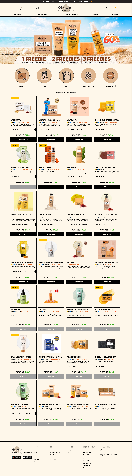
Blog (35, 462)
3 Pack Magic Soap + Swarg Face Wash (105, 404)
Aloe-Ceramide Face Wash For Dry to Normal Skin (79, 309)
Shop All (15, 8)
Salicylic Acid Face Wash (19, 404)
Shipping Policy (87, 463)
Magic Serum (43, 309)
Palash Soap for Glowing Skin (105, 167)
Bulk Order (115, 14)
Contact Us (86, 458)
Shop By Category (43, 14)
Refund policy (87, 465)
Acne (68, 455)
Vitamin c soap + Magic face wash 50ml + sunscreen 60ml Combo (78, 404)
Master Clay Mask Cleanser (20, 167)
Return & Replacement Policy (89, 455)
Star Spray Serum (45, 167)
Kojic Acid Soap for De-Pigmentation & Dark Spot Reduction (107, 120)
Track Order (37, 464)
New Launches (17, 14)
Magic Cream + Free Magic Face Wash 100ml (107, 262)
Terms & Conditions (88, 450)
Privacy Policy (87, 452)
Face (35, 455)
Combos (95, 14)
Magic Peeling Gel (73, 167)
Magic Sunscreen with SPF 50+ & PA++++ (22, 215)
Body (35, 457)
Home (35, 450)
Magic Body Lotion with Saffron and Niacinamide (106, 215)
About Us (85, 470)
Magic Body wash (45, 215)
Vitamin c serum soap (74, 357)
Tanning (69, 450)
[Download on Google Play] (16, 457)
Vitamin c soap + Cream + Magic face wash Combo (51, 404)
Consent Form (87, 461)
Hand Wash (70, 262)
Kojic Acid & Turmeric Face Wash (22, 262)
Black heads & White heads (74, 457)
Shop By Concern (70, 14)
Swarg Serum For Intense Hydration (51, 262)
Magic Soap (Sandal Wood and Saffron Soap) (49, 120)
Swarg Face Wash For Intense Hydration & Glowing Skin (21, 357)
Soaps (35, 452)
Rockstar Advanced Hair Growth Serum (50, 357)
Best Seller (36, 459)
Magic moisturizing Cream (75, 215)
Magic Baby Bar (16, 120)
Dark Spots (70, 452)
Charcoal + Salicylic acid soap (105, 357)
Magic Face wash (72, 120)
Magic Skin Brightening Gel (104, 309)
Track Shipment (106, 8)
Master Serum (15, 309)
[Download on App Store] (27, 457)
